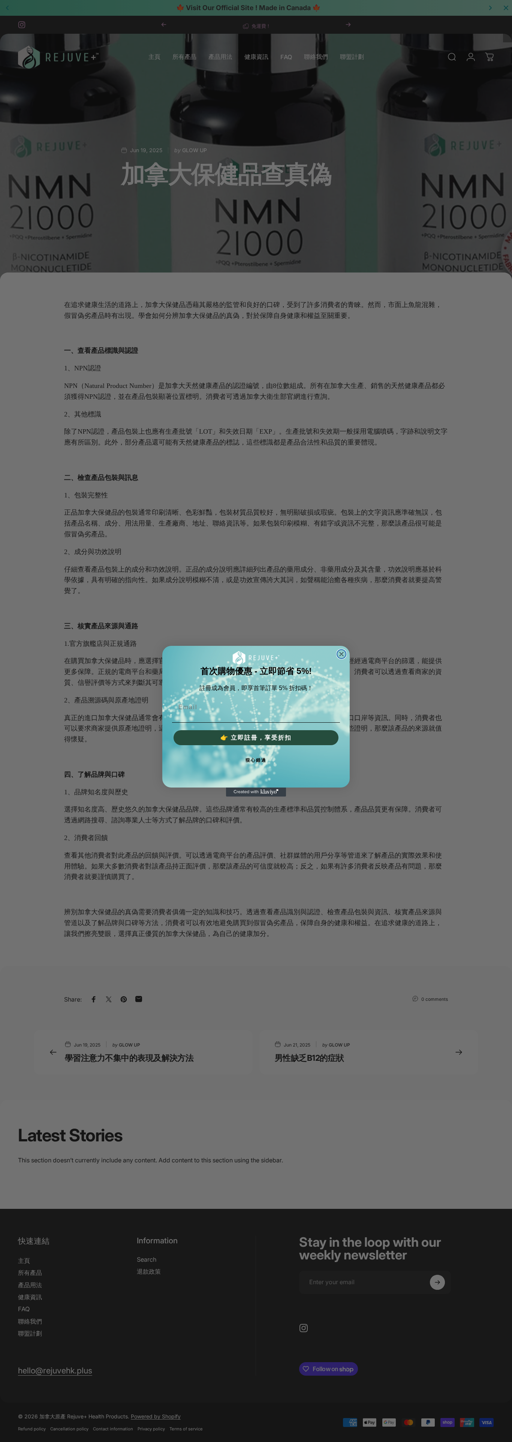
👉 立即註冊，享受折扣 (256, 737)
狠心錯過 (256, 760)
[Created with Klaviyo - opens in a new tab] (256, 792)
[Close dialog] (341, 654)
